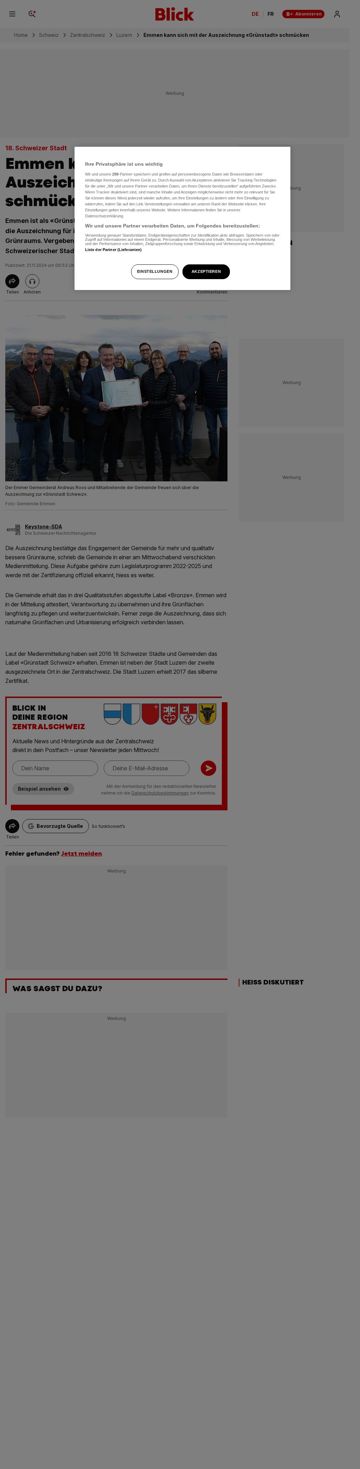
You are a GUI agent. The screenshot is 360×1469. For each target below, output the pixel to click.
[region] (182, 218)
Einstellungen (154, 271)
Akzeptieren (206, 271)
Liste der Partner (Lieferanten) (113, 250)
